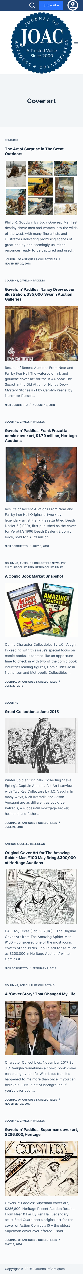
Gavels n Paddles (32, 280)
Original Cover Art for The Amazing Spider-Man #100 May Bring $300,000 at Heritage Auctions (40, 858)
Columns (11, 280)
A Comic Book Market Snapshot (34, 576)
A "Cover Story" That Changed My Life (40, 994)
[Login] (72, 5)
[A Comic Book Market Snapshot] (41, 610)
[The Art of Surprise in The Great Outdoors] (41, 188)
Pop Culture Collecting (37, 985)
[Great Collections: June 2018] (41, 745)
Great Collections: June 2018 (32, 711)
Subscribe (51, 5)
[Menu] (76, 42)
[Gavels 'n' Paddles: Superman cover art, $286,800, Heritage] (41, 1168)
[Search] (32, 5)
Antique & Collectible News (40, 563)
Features (11, 140)
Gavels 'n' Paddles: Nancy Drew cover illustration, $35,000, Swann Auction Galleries (40, 294)
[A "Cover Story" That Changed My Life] (41, 1028)
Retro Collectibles (49, 567)
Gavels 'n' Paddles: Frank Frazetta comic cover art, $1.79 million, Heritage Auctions (41, 435)
